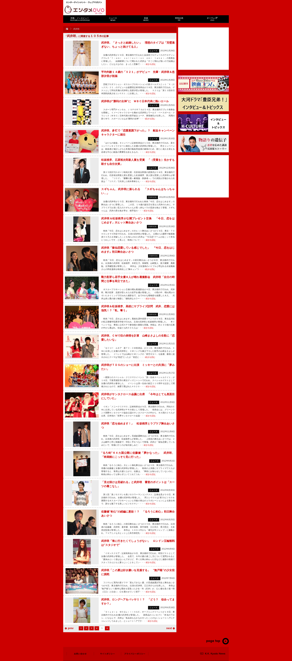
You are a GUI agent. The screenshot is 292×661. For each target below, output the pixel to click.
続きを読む (151, 64)
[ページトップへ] (217, 644)
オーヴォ (211, 19)
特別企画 (179, 19)
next (169, 628)
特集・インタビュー (80, 19)
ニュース (113, 19)
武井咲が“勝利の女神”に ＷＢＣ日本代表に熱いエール (135, 101)
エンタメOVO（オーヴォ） (84, 9)
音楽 (146, 19)
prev (71, 628)
